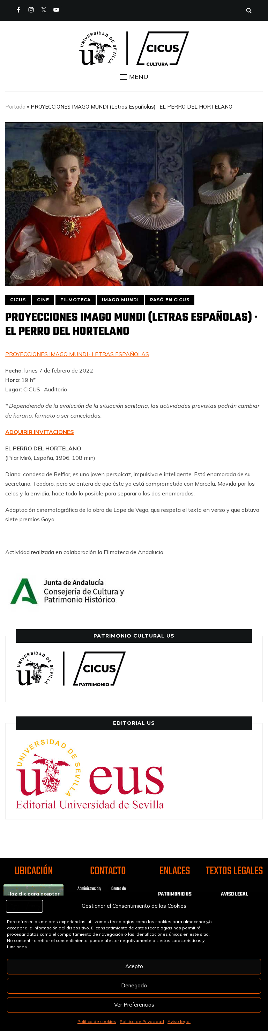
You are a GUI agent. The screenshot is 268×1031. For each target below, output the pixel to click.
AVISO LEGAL (234, 894)
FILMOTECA (75, 299)
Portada (15, 106)
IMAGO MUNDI (120, 299)
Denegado (134, 985)
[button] (134, 77)
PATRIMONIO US (175, 894)
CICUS (18, 299)
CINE (43, 299)
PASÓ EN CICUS (169, 299)
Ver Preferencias (134, 1004)
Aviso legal (179, 1021)
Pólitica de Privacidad (142, 1021)
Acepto (134, 966)
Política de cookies (96, 1021)
